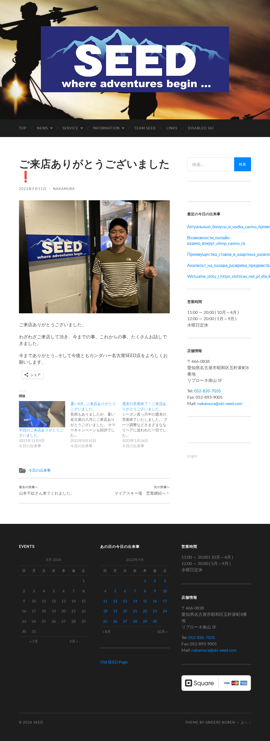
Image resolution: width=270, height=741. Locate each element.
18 (105, 611)
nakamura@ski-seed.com (219, 403)
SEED (38, 722)
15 (145, 601)
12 (115, 601)
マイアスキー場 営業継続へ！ (142, 490)
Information (106, 128)
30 (155, 621)
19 (115, 611)
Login (192, 455)
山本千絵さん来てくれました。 (46, 490)
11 (105, 601)
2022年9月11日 (33, 189)
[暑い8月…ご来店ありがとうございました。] (96, 424)
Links (171, 128)
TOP (22, 128)
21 (135, 611)
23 (155, 611)
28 (135, 621)
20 (125, 611)
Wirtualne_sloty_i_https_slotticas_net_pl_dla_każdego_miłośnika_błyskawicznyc (219, 276)
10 (165, 591)
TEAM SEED (145, 128)
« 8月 (107, 631)
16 (155, 601)
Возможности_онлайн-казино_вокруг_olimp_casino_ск (216, 240)
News (42, 128)
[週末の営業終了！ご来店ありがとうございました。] (147, 424)
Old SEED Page (114, 661)
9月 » (74, 641)
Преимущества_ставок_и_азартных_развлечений (219, 254)
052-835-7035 (207, 390)
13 (125, 601)
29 (145, 621)
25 (105, 621)
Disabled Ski (201, 128)
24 (165, 611)
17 (165, 601)
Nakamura (64, 189)
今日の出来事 (39, 470)
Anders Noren (220, 722)
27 (125, 621)
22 (145, 611)
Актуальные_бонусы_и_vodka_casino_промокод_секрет (219, 226)
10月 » (162, 631)
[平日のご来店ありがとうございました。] (42, 414)
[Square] (216, 689)
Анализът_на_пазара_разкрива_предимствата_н (219, 265)
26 (115, 621)
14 (135, 601)
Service (70, 128)
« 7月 (34, 641)
